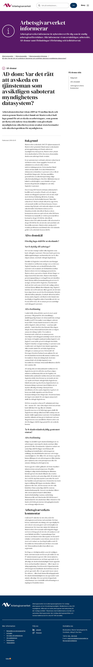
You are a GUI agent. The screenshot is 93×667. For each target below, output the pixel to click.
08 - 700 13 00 (72, 636)
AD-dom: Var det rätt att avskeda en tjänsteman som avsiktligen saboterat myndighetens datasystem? (34, 58)
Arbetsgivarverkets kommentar (77, 87)
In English (9, 633)
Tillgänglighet (11, 643)
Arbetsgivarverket (7, 56)
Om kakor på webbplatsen (15, 636)
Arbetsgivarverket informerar (38, 56)
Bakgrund (73, 78)
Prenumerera (10, 640)
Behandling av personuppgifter (16, 631)
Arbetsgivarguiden (21, 56)
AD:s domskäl (75, 82)
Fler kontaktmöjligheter (70, 641)
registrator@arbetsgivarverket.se (78, 638)
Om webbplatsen (12, 638)
